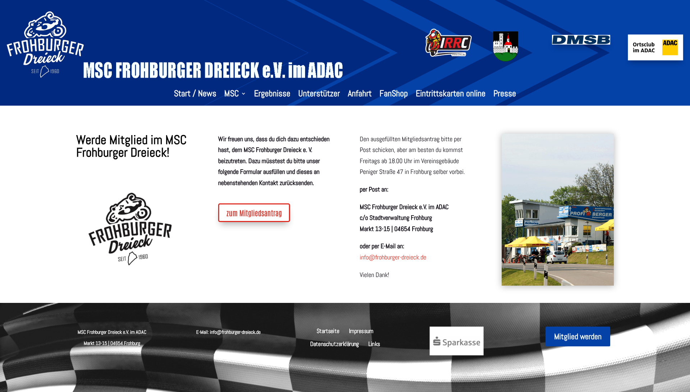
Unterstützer (319, 95)
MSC (231, 95)
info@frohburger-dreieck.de (393, 257)
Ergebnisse (272, 95)
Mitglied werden (578, 336)
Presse (504, 95)
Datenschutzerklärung (334, 343)
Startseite (328, 330)
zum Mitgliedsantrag (254, 212)
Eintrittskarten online (451, 95)
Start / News (195, 95)
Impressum (361, 330)
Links (374, 343)
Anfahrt (360, 95)
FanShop (394, 95)
